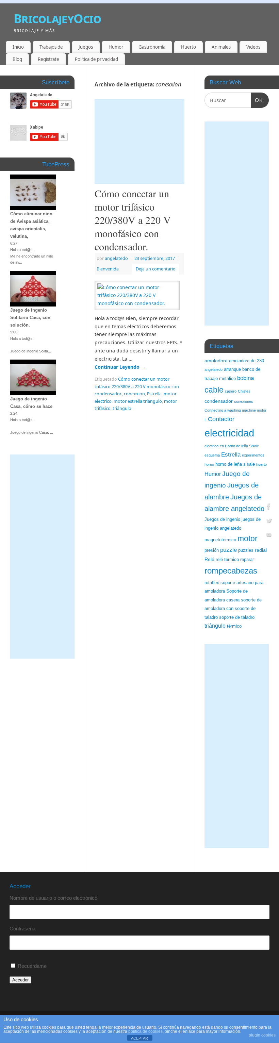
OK (257, 100)
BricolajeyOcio (57, 18)
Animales (221, 47)
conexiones (243, 401)
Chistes (244, 391)
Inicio (18, 47)
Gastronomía (151, 47)
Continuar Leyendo (120, 367)
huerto (261, 464)
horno (209, 464)
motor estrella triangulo (138, 401)
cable (214, 389)
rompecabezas (230, 570)
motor (247, 538)
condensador (218, 401)
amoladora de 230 (246, 361)
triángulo (122, 408)
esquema (212, 455)
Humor (116, 47)
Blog (17, 59)
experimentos (253, 455)
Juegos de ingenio (222, 519)
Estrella (154, 394)
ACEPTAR (139, 1038)
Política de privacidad (96, 59)
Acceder (20, 979)
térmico (234, 626)
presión (211, 550)
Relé (209, 559)
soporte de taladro (237, 617)
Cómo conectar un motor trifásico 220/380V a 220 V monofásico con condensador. (133, 219)
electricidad (229, 432)
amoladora (216, 360)
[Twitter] (269, 521)
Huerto (188, 47)
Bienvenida (108, 269)
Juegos (86, 47)
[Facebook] (269, 507)
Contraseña (22, 928)
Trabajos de (51, 47)
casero (230, 391)
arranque (232, 369)
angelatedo (116, 258)
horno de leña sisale (235, 464)
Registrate (48, 59)
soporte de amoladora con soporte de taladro (233, 609)
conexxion (134, 394)
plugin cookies (262, 1035)
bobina (245, 378)
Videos (253, 47)
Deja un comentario (156, 269)
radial (261, 550)
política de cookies (145, 1031)
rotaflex (211, 582)
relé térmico (227, 559)
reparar (247, 559)
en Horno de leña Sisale (239, 446)
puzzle (228, 550)
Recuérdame (32, 966)
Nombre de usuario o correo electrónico (53, 898)
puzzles (245, 550)
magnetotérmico (220, 539)
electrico (211, 446)
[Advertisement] (139, 141)
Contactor (221, 419)
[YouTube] (269, 535)
